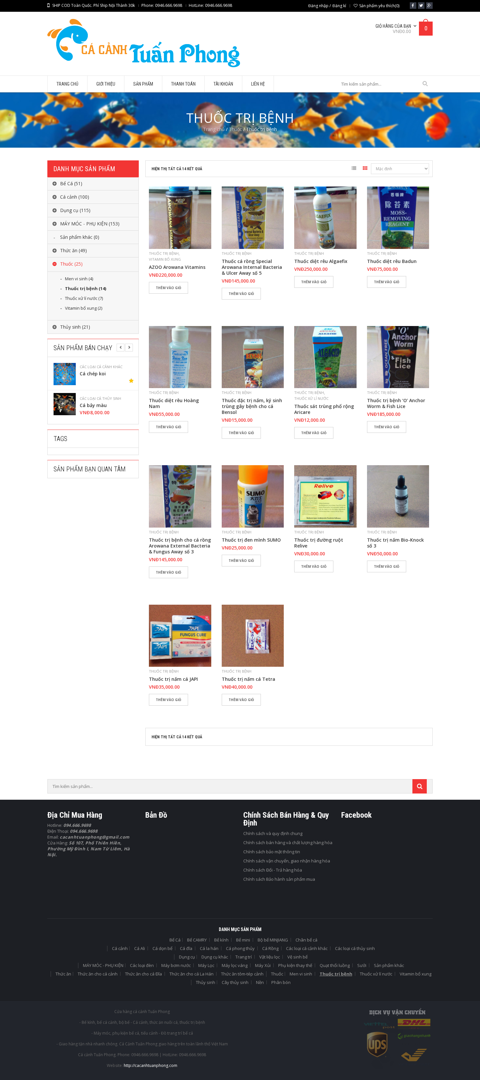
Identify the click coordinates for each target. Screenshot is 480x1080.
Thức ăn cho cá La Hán (191, 974)
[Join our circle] (429, 5)
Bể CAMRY (197, 940)
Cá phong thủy (240, 948)
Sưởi (361, 965)
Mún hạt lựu (94, 405)
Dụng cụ (187, 957)
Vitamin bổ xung (165, 259)
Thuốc (235, 129)
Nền (260, 982)
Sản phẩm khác (389, 965)
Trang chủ (214, 129)
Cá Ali (139, 948)
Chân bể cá (306, 940)
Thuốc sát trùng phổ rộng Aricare (324, 409)
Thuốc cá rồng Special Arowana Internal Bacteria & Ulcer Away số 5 (252, 267)
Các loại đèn (142, 965)
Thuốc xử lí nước (311, 398)
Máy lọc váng (235, 965)
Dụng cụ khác (214, 957)
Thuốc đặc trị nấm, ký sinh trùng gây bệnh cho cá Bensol (252, 406)
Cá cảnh (120, 948)
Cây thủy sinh (235, 982)
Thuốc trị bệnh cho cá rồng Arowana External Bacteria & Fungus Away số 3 (180, 546)
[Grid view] (365, 169)
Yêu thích (157, 299)
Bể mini (243, 940)
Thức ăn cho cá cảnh (98, 974)
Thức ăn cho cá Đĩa (143, 974)
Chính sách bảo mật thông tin (271, 852)
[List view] (354, 169)
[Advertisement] (96, 542)
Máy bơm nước (176, 965)
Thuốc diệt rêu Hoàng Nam (174, 403)
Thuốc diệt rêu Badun (392, 261)
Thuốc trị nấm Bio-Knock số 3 (395, 543)
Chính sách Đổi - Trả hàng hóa (272, 870)
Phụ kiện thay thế (295, 965)
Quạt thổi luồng (335, 965)
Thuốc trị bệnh (164, 253)
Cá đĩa (186, 948)
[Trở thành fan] (413, 5)
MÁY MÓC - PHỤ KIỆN (103, 965)
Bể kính (221, 940)
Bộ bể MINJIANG (273, 940)
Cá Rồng (270, 948)
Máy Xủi (263, 965)
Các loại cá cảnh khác (307, 948)
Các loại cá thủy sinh (100, 367)
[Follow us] (421, 5)
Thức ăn (63, 974)
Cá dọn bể (162, 948)
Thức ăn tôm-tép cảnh (242, 974)
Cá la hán (209, 948)
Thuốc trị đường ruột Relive (318, 543)
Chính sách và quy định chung (272, 833)
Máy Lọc (206, 965)
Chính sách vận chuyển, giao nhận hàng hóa (286, 861)
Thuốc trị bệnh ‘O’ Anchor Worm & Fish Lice (396, 403)
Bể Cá (175, 940)
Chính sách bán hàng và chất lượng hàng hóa (287, 842)
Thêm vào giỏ (168, 288)
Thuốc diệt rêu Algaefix (320, 261)
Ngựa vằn (91, 374)
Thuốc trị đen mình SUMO (251, 540)
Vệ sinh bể (297, 957)
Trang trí (243, 957)
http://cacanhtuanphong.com (150, 1065)
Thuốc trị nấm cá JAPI (173, 679)
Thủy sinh (205, 982)
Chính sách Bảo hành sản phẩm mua (279, 879)
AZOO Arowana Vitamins (177, 267)
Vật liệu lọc (269, 957)
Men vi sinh (301, 974)
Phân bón (281, 982)
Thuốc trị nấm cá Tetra (248, 679)
